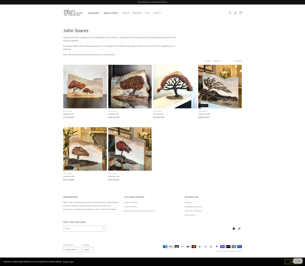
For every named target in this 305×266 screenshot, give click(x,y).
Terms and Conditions (193, 211)
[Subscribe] (103, 228)
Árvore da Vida (158, 114)
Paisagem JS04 (113, 114)
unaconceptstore (225, 251)
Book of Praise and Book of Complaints (139, 211)
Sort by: (208, 61)
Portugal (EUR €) (70, 250)
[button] (94, 12)
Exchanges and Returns (194, 207)
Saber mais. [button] (68, 262)
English (86, 250)
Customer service (130, 207)
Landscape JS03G (204, 114)
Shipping (188, 202)
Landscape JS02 (68, 176)
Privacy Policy (190, 215)
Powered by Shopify (236, 251)
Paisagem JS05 (68, 114)
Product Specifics (130, 202)
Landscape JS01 (113, 176)
